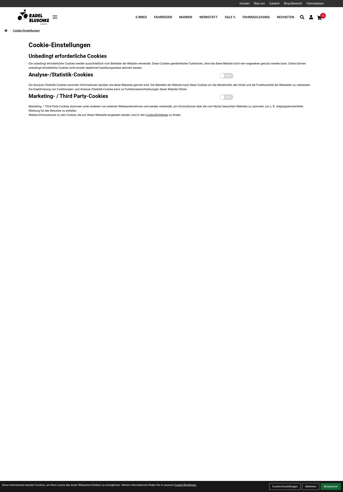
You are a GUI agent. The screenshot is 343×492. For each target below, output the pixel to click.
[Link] (55, 17)
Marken (185, 17)
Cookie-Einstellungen (285, 486)
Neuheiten (285, 17)
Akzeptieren (331, 486)
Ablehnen (310, 486)
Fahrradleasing (256, 17)
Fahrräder (163, 17)
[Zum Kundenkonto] (311, 17)
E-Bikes (141, 17)
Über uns (259, 3)
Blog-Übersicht (293, 3)
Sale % (230, 17)
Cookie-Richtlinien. (185, 485)
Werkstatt (208, 17)
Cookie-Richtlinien (157, 115)
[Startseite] (6, 31)
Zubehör (274, 3)
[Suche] (302, 17)
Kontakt (244, 3)
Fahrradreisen (315, 3)
